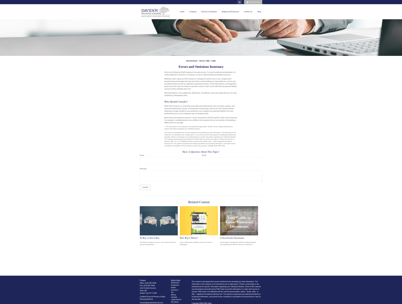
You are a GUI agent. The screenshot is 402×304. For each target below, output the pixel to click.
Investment (175, 285)
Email (204, 155)
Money (173, 295)
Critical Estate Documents (232, 237)
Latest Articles (176, 299)
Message (143, 169)
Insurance (174, 290)
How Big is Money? (189, 237)
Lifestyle (174, 297)
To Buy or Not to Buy (150, 237)
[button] (182, 12)
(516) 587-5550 (150, 283)
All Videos (175, 302)
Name (142, 155)
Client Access (254, 2)
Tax (172, 292)
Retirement (175, 283)
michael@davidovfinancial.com (151, 303)
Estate (173, 287)
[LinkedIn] (239, 2)
